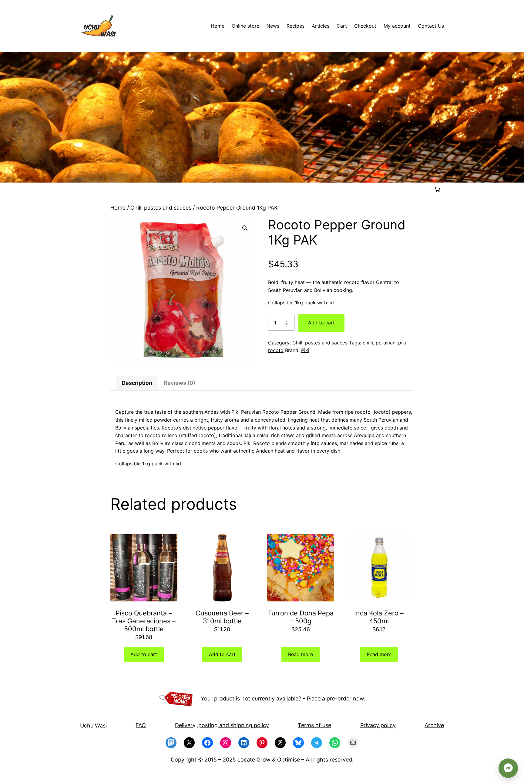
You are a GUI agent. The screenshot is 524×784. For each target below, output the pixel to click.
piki (402, 343)
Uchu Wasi (93, 725)
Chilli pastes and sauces (160, 207)
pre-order (339, 698)
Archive (434, 725)
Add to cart (321, 323)
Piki (305, 350)
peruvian (385, 343)
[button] (245, 228)
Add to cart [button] (143, 654)
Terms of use (314, 725)
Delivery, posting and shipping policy (222, 725)
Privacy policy (378, 725)
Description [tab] (137, 383)
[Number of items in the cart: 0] (437, 189)
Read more (300, 654)
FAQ (141, 725)
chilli (368, 343)
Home (118, 207)
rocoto (276, 350)
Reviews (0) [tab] (179, 383)
